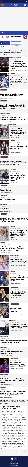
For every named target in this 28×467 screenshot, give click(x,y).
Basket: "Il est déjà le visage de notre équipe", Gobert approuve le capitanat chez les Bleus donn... (14, 219)
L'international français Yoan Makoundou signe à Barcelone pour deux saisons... (18, 278)
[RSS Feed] (1, 1)
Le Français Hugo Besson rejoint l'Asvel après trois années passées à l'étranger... (18, 147)
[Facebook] (12, 458)
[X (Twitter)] (15, 458)
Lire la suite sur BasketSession (16, 297)
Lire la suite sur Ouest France (6, 166)
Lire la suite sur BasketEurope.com (7, 121)
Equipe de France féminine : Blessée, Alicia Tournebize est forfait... (18, 261)
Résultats (5, 47)
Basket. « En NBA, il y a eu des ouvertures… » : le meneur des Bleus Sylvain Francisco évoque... (13, 162)
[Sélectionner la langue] (25, 1)
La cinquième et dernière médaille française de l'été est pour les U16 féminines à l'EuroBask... (12, 106)
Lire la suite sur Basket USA (15, 330)
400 (22, 451)
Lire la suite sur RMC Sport (15, 182)
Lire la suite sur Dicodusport (6, 98)
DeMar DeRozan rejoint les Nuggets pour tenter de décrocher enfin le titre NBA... (13, 380)
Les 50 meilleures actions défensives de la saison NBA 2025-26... (13, 341)
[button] (2, 33)
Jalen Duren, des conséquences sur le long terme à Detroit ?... (18, 364)
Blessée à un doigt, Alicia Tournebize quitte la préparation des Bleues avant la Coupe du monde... (18, 234)
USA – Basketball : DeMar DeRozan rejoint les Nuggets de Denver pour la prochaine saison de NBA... (18, 65)
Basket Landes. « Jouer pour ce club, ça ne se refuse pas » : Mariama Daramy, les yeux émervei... (13, 393)
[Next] (25, 451)
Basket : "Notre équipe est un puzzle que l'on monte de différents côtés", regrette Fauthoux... (17, 177)
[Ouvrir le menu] (25, 5)
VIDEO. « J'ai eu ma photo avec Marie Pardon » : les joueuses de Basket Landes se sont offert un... (17, 132)
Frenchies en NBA (16, 37)
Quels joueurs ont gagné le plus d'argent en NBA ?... (11, 352)
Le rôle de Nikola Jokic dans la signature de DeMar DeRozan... (17, 293)
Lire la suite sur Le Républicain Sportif (17, 70)
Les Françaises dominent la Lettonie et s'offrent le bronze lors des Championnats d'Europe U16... (18, 81)
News (4, 43)
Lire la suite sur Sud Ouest (15, 137)
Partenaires (14, 461)
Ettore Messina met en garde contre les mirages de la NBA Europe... (18, 326)
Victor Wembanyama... (8, 199)
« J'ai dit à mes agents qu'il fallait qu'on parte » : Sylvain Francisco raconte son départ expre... (12, 248)
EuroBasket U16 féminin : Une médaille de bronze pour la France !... (13, 118)
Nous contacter (14, 463)
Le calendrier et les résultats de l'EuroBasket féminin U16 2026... (12, 95)
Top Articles (16, 43)
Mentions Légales (14, 465)
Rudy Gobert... (5, 190)
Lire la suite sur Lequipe (14, 86)
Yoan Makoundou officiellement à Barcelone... (15, 309)
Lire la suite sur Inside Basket (6, 344)
